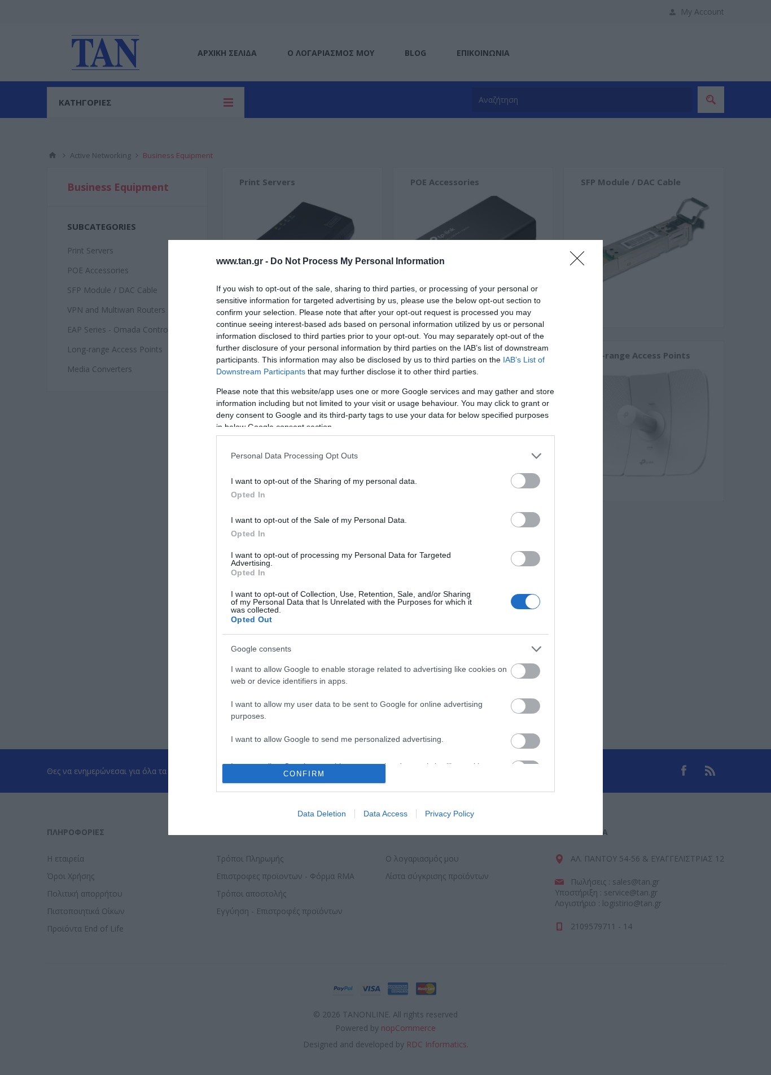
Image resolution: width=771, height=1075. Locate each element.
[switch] (525, 480)
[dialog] (385, 537)
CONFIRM (304, 774)
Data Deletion (321, 813)
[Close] (581, 262)
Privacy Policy (449, 813)
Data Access (385, 813)
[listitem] (385, 456)
